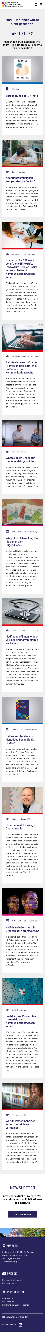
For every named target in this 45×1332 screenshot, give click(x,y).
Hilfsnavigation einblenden (15, 1317)
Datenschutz (8, 1301)
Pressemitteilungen (11, 1280)
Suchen (36, 4)
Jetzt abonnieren (22, 1214)
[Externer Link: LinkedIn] (20, 1325)
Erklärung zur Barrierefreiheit (16, 1304)
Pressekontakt (9, 1283)
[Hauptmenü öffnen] (41, 4)
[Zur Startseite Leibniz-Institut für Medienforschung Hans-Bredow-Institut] (12, 6)
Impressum (7, 1298)
